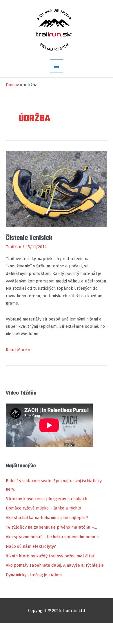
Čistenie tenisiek (29, 238)
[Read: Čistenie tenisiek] (56, 188)
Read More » (18, 350)
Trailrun (13, 246)
